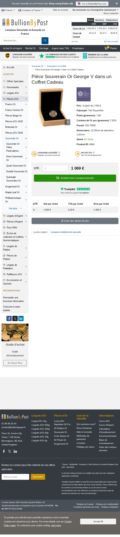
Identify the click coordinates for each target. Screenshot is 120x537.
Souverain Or (37, 66)
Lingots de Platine (10, 248)
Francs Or (10, 104)
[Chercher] (45, 40)
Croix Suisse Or (61, 436)
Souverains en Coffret (56, 66)
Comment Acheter (108, 436)
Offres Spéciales (15, 81)
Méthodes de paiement (83, 437)
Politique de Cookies (85, 504)
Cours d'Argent (106, 425)
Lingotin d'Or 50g (40, 432)
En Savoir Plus (15, 363)
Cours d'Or (104, 421)
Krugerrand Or (12, 186)
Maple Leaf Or (12, 192)
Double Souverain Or (16, 171)
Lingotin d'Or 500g (41, 425)
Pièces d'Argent (14, 221)
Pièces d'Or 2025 (14, 121)
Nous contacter (111, 13)
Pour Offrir (11, 227)
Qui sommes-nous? (86, 424)
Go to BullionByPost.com (94, 3)
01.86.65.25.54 (9, 423)
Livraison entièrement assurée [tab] (66, 232)
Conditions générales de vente (86, 507)
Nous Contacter (84, 428)
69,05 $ (114, 33)
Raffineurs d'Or (14, 274)
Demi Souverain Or (14, 158)
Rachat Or (30, 48)
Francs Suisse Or (14, 110)
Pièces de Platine (10, 257)
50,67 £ (103, 33)
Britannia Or (11, 127)
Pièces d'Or (12, 99)
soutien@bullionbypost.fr (14, 427)
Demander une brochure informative (13, 299)
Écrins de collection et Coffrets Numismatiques (13, 237)
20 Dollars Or (60, 428)
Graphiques (78, 48)
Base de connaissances (106, 441)
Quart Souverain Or (16, 165)
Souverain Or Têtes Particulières (13, 147)
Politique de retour (85, 447)
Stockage (43, 48)
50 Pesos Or (60, 440)
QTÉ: (37, 168)
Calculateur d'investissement (107, 430)
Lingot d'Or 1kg (39, 421)
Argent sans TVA (60, 48)
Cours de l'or (79, 28)
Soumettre (38, 476)
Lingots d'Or (12, 93)
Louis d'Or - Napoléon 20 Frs (62, 423)
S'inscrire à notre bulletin (11, 308)
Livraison (81, 443)
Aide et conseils (60, 10)
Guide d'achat (15, 344)
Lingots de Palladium (10, 267)
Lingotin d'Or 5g (39, 440)
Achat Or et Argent (12, 48)
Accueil (10, 67)
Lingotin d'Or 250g (41, 429)
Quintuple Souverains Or (13, 179)
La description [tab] (40, 232)
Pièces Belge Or (13, 115)
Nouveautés (12, 87)
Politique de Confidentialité (107, 504)
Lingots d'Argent (14, 215)
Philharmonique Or (13, 200)
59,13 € (92, 33)
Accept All (98, 521)
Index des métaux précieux (108, 449)
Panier (112, 48)
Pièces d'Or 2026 (14, 132)
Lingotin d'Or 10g (40, 436)
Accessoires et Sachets (12, 282)
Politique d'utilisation (109, 507)
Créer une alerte (112, 41)
